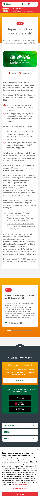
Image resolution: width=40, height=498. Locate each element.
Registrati (20, 380)
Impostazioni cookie (20, 488)
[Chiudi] (37, 449)
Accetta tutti (20, 494)
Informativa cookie (21, 484)
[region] (20, 472)
